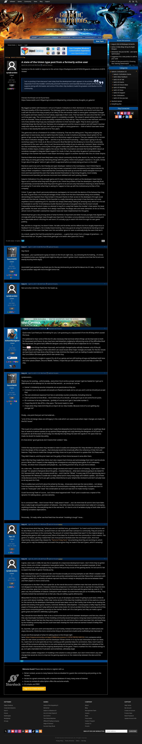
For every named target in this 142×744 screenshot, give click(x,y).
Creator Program (90, 721)
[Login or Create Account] (129, 1)
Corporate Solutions (10, 708)
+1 (11, 549)
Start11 (6, 710)
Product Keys (128, 713)
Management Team (90, 710)
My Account (128, 708)
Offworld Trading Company (51, 721)
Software (12, 1)
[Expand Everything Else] (110, 104)
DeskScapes (7, 716)
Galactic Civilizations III (17, 57)
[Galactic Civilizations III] (71, 20)
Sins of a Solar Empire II (50, 713)
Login (25, 45)
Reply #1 (24, 247)
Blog (41, 1)
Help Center (128, 705)
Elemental (46, 708)
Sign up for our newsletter (94, 731)
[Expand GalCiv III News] (112, 90)
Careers (87, 713)
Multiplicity (7, 718)
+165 (12, 353)
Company (88, 702)
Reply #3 (25, 329)
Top (104, 247)
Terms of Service (69, 741)
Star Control (46, 716)
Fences (6, 713)
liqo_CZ (12, 536)
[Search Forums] (136, 1)
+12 (12, 85)
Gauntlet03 (12, 259)
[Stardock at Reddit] (116, 116)
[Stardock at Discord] (120, 116)
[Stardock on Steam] (132, 113)
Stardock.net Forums (55, 329)
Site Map (83, 741)
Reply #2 (24, 284)
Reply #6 (24, 559)
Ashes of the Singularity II (50, 705)
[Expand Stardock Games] (110, 101)
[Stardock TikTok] (123, 116)
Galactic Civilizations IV (49, 710)
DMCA (77, 741)
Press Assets (88, 718)
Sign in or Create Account (34, 689)
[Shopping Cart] (133, 1)
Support (47, 1)
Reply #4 (24, 373)
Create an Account (130, 710)
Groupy (6, 721)
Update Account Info (130, 718)
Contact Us (88, 723)
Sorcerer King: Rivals (49, 726)
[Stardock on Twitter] (115, 113)
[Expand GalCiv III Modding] (112, 87)
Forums (87, 726)
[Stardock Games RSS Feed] (130, 116)
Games (20, 1)
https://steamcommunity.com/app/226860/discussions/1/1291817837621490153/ (55, 637)
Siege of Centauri (48, 723)
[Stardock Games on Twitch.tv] (125, 113)
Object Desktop (8, 705)
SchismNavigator (12, 340)
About (87, 705)
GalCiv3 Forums (47, 65)
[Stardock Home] (5, 1)
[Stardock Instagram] (129, 113)
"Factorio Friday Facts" (59, 540)
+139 (11, 271)
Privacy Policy (59, 741)
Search (20, 45)
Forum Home (11, 45)
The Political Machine (49, 718)
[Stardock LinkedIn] (127, 116)
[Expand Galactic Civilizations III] (110, 71)
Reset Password (129, 716)
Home (7, 57)
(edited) (60, 524)
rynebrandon (11, 72)
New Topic (100, 41)
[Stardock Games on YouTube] (122, 113)
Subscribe (132, 731)
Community (27, 1)
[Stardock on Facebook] (118, 113)
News (35, 1)
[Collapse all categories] (136, 71)
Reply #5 (24, 524)
